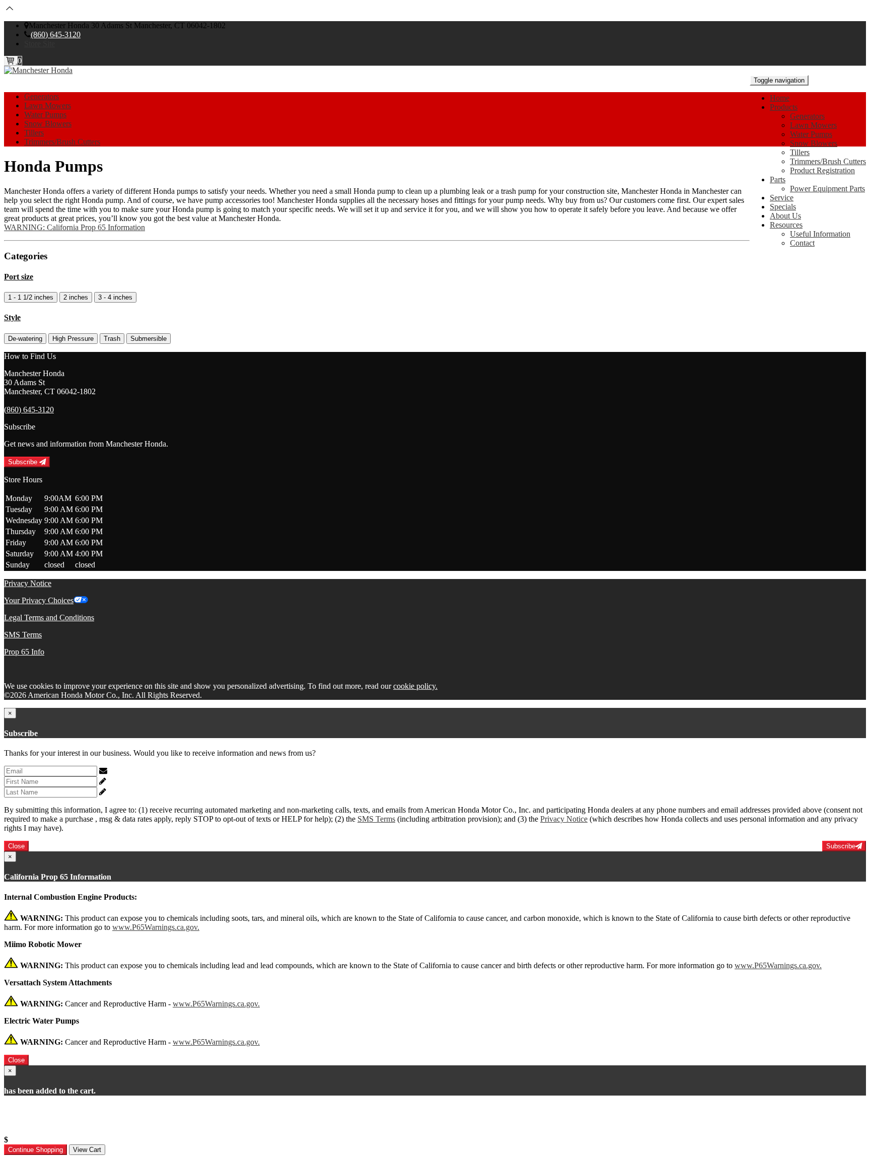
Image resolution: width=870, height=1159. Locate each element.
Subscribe (23, 462)
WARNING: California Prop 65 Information (74, 227)
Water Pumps (811, 134)
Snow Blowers (813, 143)
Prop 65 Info (24, 651)
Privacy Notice (27, 583)
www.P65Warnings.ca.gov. (155, 927)
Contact (802, 243)
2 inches (75, 297)
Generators (807, 116)
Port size (18, 276)
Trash (112, 338)
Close (16, 846)
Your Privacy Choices (39, 600)
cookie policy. (415, 686)
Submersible (148, 338)
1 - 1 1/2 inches (30, 297)
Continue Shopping (35, 1149)
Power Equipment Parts (827, 188)
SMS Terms (23, 634)
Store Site (39, 43)
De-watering (25, 338)
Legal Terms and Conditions (49, 617)
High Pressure (73, 338)
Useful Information (820, 234)
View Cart (87, 1149)
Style (12, 317)
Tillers (800, 152)
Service (781, 197)
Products (784, 107)
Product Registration (822, 170)
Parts (777, 179)
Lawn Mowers (813, 125)
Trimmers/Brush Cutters (828, 161)
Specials (783, 206)
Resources (786, 225)
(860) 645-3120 (56, 34)
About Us (785, 215)
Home (779, 98)
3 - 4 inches (115, 297)
